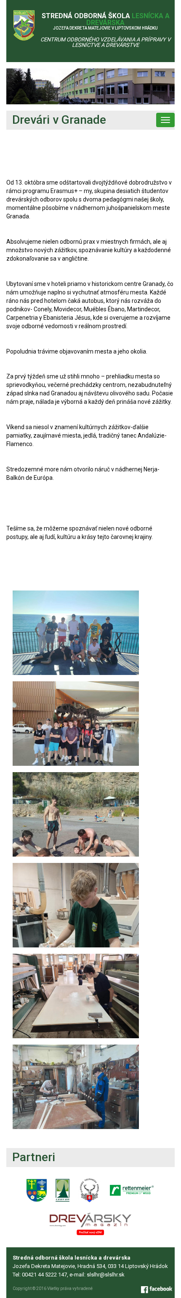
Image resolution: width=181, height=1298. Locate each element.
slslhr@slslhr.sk (106, 1274)
